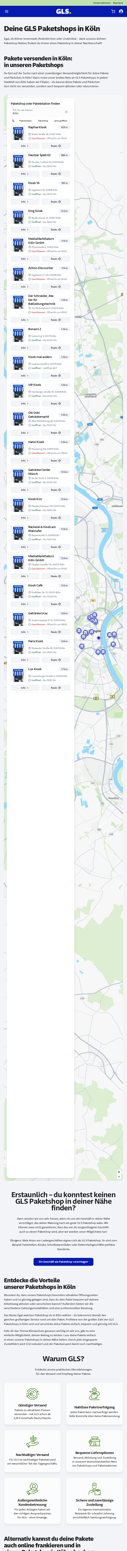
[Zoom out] (119, 1176)
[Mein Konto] (121, 11)
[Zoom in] (119, 1172)
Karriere (118, 2)
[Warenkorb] (113, 11)
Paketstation (26, 120)
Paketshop (43, 120)
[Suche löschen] (66, 112)
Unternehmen (102, 2)
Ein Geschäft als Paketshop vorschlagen (63, 1261)
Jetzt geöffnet (61, 120)
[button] (92, 632)
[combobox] (37, 111)
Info (23, 145)
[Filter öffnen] (13, 120)
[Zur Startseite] (63, 11)
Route (54, 145)
